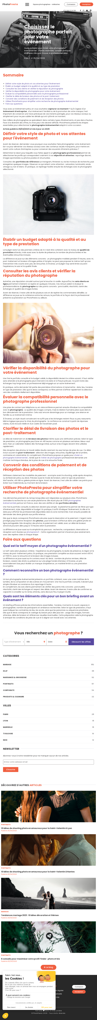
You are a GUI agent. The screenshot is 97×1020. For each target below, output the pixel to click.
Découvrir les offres (81, 641)
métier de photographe (51, 457)
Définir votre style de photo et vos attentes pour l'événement (33, 83)
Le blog (49, 967)
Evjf (48, 671)
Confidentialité (56, 994)
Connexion (71, 4)
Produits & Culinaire (48, 696)
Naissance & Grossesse (48, 677)
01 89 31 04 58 (70, 10)
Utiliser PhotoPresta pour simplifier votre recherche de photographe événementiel (42, 101)
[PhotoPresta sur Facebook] (80, 10)
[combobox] (14, 641)
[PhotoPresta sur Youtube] (87, 10)
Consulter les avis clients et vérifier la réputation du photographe (34, 88)
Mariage (48, 664)
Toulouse (48, 733)
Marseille (48, 727)
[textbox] (14, 641)
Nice (48, 740)
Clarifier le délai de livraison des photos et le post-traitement (32, 96)
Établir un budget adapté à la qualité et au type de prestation (33, 86)
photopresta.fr (33, 532)
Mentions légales (56, 990)
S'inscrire (10, 769)
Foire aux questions (14, 104)
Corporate (48, 690)
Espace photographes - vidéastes (46, 4)
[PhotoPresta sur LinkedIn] (90, 10)
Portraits (48, 684)
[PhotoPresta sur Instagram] (83, 10)
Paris (48, 714)
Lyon (48, 720)
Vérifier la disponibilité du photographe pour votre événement (33, 91)
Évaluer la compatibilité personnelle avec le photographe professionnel (37, 93)
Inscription (86, 4)
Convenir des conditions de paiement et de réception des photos (35, 98)
